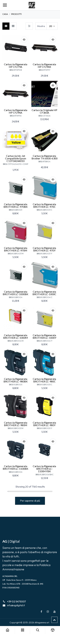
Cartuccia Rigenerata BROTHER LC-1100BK (15, 467)
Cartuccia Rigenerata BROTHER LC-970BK (16, 205)
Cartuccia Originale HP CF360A (44, 111)
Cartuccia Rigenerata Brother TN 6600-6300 (44, 157)
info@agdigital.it (16, 605)
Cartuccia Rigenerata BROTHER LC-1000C (44, 293)
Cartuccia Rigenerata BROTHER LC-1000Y (44, 336)
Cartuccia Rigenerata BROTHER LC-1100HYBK (44, 469)
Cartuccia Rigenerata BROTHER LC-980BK (16, 380)
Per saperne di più (30, 501)
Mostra (41, 26)
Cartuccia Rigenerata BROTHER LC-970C (44, 205)
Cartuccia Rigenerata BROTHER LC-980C (44, 380)
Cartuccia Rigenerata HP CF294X (44, 65)
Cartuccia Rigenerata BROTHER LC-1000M (15, 336)
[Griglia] (6, 26)
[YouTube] (54, 611)
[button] (24, 40)
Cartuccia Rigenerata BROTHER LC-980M (15, 424)
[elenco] (13, 26)
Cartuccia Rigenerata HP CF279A (15, 65)
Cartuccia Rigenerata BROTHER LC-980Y (44, 424)
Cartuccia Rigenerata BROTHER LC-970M (15, 249)
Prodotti (16, 14)
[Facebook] (41, 611)
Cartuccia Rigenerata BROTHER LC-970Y (44, 249)
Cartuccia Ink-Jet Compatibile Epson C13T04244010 (15, 158)
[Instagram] (47, 611)
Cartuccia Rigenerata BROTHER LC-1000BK (15, 293)
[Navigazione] (4, 5)
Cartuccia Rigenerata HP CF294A (15, 111)
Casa (5, 14)
